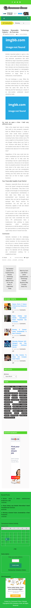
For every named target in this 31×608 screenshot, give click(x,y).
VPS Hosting (15, 415)
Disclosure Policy (16, 601)
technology (20, 260)
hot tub (15, 395)
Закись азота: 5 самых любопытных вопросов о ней (19, 306)
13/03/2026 (16, 310)
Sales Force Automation (20, 406)
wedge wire (23, 415)
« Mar (14, 549)
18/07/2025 (16, 361)
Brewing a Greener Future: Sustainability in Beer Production (19, 331)
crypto (7, 391)
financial (8, 395)
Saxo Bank (8, 408)
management (16, 399)
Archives (6, 374)
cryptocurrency (23, 391)
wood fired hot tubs (10, 417)
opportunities (23, 402)
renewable (14, 260)
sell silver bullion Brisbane (20, 408)
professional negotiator (20, 404)
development (23, 393)
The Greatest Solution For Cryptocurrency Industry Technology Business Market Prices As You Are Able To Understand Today (9, 278)
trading (24, 413)
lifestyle (7, 399)
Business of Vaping (20, 388)
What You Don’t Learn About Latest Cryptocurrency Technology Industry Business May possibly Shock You (24, 278)
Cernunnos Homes (21, 570)
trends (7, 415)
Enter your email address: (16, 557)
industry (9, 260)
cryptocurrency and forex (11, 393)
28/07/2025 (16, 349)
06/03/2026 (16, 323)
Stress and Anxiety (20, 410)
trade (17, 413)
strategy (7, 410)
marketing (24, 399)
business (4, 260)
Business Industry (19, 257)
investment (23, 397)
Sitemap (24, 601)
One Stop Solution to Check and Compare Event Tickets (19, 357)
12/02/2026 (16, 335)
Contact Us (7, 601)
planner (7, 404)
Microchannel (9, 402)
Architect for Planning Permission (16, 386)
